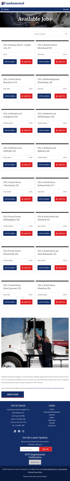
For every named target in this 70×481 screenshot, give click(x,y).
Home (52, 409)
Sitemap (30, 472)
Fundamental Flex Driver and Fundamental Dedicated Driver (45, 388)
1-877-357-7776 (21, 422)
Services (52, 415)
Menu (6, 9)
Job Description (10, 62)
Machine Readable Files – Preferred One (54, 469)
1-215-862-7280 (20, 419)
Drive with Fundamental (52, 412)
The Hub (52, 423)
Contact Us (52, 426)
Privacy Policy (38, 472)
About (52, 417)
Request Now (35, 462)
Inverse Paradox (42, 476)
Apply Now (27, 62)
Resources (51, 420)
